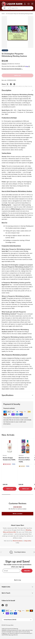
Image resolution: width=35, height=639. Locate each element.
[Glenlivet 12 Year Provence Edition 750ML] (25, 446)
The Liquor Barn (9, 625)
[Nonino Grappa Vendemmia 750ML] (9, 446)
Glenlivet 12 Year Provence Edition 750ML (24, 460)
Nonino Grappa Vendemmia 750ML (9, 459)
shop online (27, 541)
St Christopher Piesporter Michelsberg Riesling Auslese (19, 13)
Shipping (4, 63)
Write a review (17, 514)
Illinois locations (17, 541)
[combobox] (17, 8)
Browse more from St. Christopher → (12, 69)
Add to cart (17, 75)
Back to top (17, 580)
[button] (28, 4)
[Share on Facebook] (11, 84)
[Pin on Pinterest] (14, 84)
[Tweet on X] (7, 84)
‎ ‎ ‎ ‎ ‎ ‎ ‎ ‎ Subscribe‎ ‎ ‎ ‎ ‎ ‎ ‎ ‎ (27, 571)
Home (3, 13)
